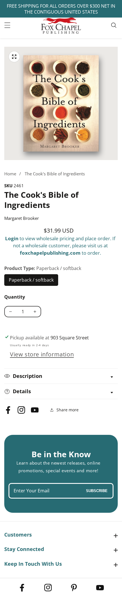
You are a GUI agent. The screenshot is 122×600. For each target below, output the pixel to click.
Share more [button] (67, 409)
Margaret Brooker (21, 218)
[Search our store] (114, 25)
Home (10, 173)
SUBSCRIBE (97, 491)
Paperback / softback (31, 281)
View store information (42, 354)
